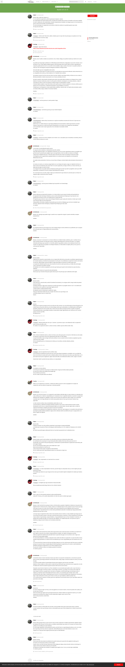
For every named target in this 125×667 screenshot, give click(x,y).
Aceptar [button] (118, 664)
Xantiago (37, 100)
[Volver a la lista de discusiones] (2, 2)
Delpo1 (36, 36)
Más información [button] (90, 664)
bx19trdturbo (38, 109)
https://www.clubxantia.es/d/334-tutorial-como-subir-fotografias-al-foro (49, 48)
